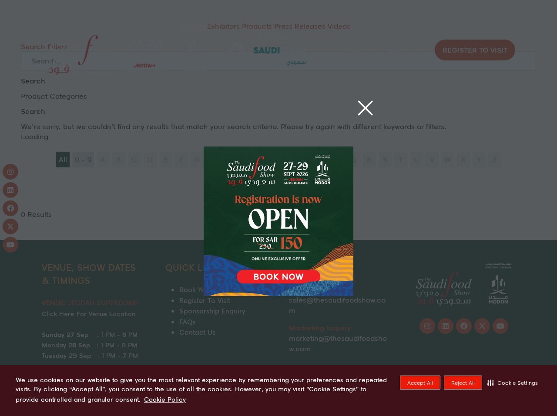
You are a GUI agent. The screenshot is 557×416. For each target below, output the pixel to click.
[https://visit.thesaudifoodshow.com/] (278, 293)
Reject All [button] (463, 382)
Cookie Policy (165, 399)
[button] (513, 382)
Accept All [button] (420, 382)
